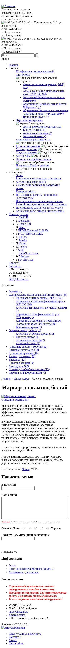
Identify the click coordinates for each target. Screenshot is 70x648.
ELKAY (43, 230)
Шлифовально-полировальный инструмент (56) (38, 294)
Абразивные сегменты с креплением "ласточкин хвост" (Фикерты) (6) (38, 322)
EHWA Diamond (28, 230)
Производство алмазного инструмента (39, 207)
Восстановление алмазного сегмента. (39, 178)
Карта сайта (16, 643)
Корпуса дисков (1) (27, 336)
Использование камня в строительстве (39, 201)
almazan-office (17, 614)
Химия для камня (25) (22, 356)
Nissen (22, 243)
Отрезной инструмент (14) (25, 330)
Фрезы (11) (15, 291)
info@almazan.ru (18, 279)
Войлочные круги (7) (29, 327)
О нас (19, 175)
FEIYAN (30, 233)
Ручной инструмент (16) (23, 353)
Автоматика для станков (31, 181)
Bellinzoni (24, 220)
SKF (21, 249)
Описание (7, 399)
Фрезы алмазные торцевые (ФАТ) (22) (39, 297)
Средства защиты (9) (21, 362)
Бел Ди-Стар (26, 259)
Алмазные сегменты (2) (30, 340)
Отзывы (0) (21, 399)
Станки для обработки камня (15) (29, 369)
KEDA (23, 236)
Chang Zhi (24, 223)
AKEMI (23, 217)
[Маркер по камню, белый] (18, 396)
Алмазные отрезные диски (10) (35, 333)
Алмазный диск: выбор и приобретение (40, 210)
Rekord (22, 246)
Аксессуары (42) (19, 366)
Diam (22, 227)
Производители (18, 214)
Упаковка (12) (17, 359)
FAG (21, 233)
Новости (14, 262)
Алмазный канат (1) (28, 343)
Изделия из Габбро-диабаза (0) (27, 372)
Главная (6, 378)
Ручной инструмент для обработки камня (41, 204)
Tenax (34, 253)
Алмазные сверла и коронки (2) (28, 346)
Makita (23, 240)
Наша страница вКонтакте (25, 633)
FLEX (39, 233)
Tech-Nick (24, 253)
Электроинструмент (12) (24, 349)
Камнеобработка (26, 191)
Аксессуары (21, 378)
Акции (13, 640)
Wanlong (24, 256)
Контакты (15, 266)
